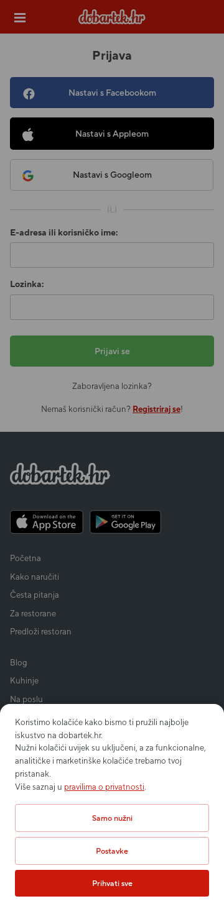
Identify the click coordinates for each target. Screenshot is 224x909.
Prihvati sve (112, 883)
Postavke (112, 851)
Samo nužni (112, 818)
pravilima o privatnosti (104, 787)
